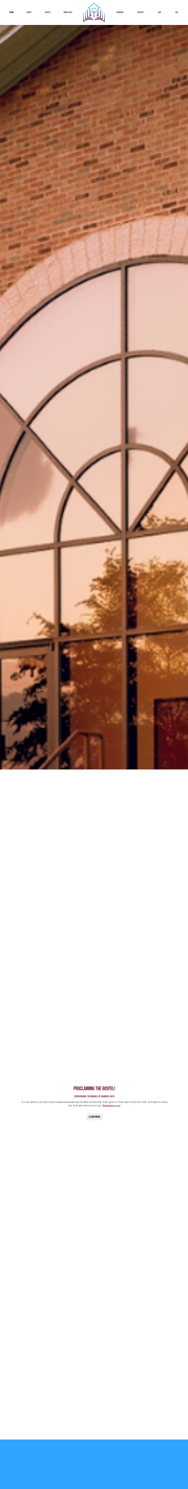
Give (159, 12)
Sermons (120, 12)
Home (11, 12)
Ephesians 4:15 (111, 1105)
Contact (140, 12)
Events (48, 12)
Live (176, 12)
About (29, 12)
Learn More (94, 1117)
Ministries (68, 12)
